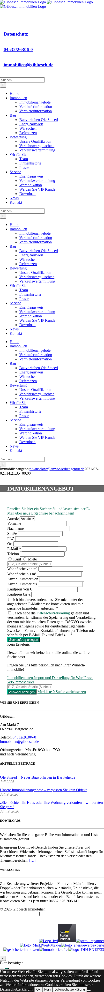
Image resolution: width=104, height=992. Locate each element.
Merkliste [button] (46, 692)
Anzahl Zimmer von (22, 579)
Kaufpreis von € (19, 589)
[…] (32, 860)
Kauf (17, 559)
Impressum (30, 913)
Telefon (13, 554)
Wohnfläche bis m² (21, 574)
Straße (12, 533)
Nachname (16, 528)
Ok (38, 989)
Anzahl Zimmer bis (22, 584)
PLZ (11, 539)
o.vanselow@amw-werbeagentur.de (57, 469)
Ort (10, 544)
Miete (32, 559)
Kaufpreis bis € (18, 594)
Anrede (13, 518)
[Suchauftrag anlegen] (7, 968)
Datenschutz (16, 34)
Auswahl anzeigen (22, 692)
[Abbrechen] (2, 968)
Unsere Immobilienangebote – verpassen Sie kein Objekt (43, 790)
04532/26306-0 (18, 49)
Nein (47, 989)
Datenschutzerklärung (53, 613)
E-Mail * (14, 549)
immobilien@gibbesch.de (28, 64)
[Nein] (89, 990)
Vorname (14, 523)
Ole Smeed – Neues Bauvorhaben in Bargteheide (37, 777)
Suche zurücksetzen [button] (71, 692)
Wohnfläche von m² (22, 569)
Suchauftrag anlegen (23, 639)
